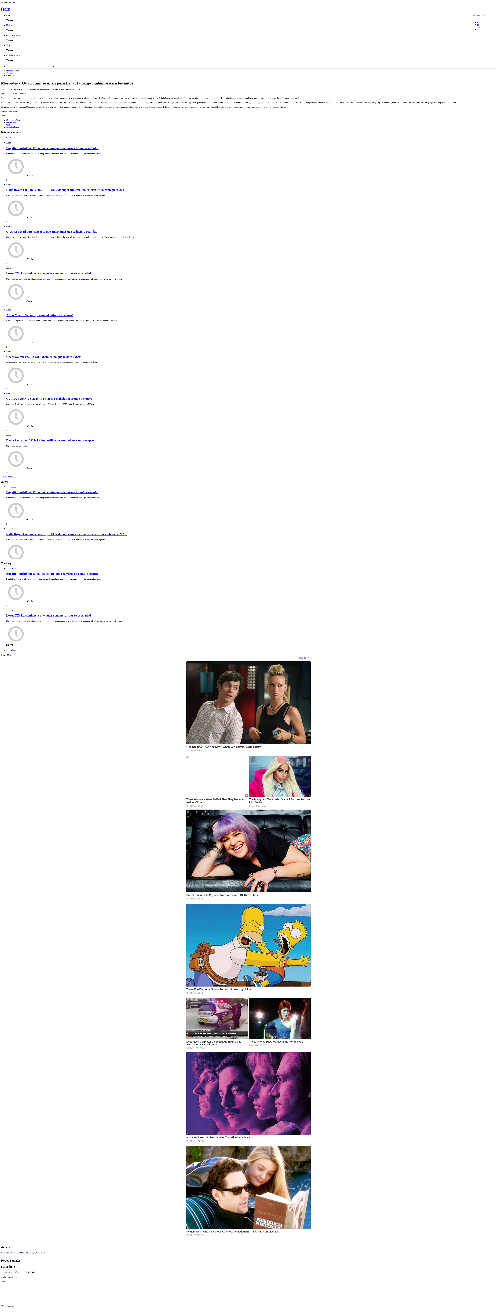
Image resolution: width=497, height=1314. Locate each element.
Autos (8, 15)
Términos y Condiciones (35, 1252)
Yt (478, 29)
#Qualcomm (11, 122)
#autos (9, 125)
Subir (3, 1281)
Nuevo (4, 477)
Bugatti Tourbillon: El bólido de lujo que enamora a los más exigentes (52, 492)
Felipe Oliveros (10, 94)
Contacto (10, 75)
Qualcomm (12, 111)
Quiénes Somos (12, 71)
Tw (478, 27)
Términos (10, 73)
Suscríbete (30, 1272)
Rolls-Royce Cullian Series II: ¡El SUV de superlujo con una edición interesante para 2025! (66, 534)
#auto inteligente (13, 127)
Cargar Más (6, 655)
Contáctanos (19, 1252)
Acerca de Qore (7, 1252)
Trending (10, 477)
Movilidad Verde (13, 55)
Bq (477, 22)
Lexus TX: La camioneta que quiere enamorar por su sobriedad (48, 615)
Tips (8, 45)
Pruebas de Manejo (14, 35)
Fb (478, 25)
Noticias (9, 25)
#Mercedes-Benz (13, 120)
